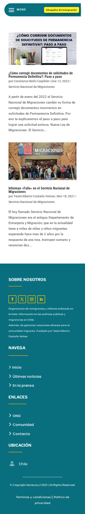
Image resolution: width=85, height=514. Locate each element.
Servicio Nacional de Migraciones (31, 87)
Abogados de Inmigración (61, 10)
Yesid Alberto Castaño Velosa (34, 196)
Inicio (16, 367)
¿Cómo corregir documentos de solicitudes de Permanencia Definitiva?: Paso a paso (40, 75)
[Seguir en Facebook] (12, 299)
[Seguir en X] (22, 299)
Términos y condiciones (33, 497)
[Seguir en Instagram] (32, 299)
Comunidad (23, 424)
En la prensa (23, 385)
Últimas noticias (27, 376)
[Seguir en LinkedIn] (41, 299)
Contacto (21, 433)
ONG (16, 415)
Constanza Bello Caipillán (31, 81)
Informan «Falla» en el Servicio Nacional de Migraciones (39, 190)
